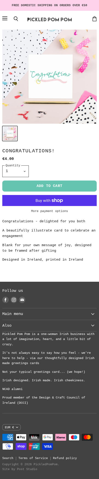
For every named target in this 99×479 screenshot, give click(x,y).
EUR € (9, 427)
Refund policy (65, 458)
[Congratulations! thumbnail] (10, 133)
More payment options (49, 211)
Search (7, 458)
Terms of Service (33, 458)
